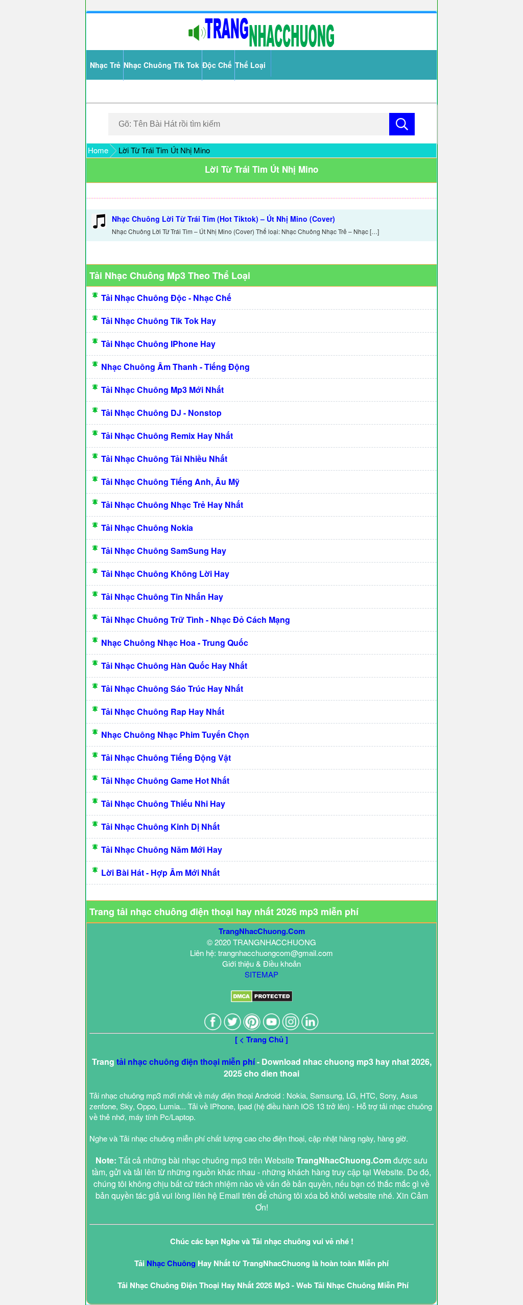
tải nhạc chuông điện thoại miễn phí (185, 1061)
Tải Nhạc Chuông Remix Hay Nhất (167, 435)
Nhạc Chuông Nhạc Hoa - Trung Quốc (174, 642)
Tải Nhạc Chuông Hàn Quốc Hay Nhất (174, 665)
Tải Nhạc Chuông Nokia (147, 527)
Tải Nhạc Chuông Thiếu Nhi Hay (163, 803)
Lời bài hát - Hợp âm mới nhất (160, 872)
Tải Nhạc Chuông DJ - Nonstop (161, 412)
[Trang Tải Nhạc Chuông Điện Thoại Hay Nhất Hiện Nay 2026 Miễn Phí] (261, 44)
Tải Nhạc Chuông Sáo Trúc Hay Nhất (172, 688)
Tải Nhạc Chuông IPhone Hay (158, 343)
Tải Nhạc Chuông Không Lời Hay (165, 573)
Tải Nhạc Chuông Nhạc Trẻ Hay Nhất (172, 504)
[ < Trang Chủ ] (261, 1039)
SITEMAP (261, 974)
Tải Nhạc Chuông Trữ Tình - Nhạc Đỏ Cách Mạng (195, 619)
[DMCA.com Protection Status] (262, 999)
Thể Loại (250, 65)
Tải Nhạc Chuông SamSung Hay (163, 550)
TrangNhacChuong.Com (262, 931)
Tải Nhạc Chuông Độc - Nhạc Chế (166, 298)
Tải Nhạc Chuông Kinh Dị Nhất (160, 826)
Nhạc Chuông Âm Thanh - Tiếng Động (175, 366)
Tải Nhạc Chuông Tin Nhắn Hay (162, 596)
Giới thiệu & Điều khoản (261, 963)
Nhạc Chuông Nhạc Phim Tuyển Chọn (175, 734)
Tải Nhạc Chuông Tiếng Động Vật (166, 757)
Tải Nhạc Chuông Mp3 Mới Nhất (162, 389)
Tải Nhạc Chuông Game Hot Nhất (165, 780)
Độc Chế (217, 65)
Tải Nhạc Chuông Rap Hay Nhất (162, 711)
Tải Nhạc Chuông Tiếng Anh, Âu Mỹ (170, 481)
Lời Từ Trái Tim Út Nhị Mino (261, 169)
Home (98, 150)
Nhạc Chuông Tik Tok (161, 65)
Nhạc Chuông (171, 1263)
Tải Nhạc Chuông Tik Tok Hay (158, 321)
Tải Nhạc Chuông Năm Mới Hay (161, 849)
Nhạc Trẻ (105, 65)
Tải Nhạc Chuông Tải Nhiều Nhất (164, 458)
